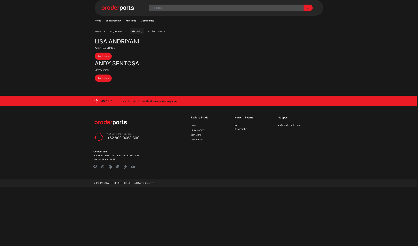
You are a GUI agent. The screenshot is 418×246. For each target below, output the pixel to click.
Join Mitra (131, 20)
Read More (103, 56)
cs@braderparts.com (289, 125)
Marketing (137, 31)
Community (147, 20)
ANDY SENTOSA (117, 63)
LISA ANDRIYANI (117, 41)
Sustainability (113, 20)
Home (98, 20)
